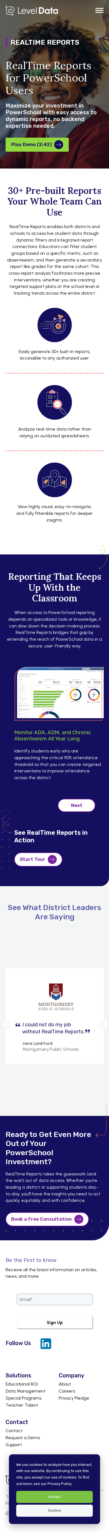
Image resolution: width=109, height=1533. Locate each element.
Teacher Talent (22, 1405)
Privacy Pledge (74, 1398)
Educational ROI (22, 1384)
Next (76, 805)
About (65, 1384)
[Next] (103, 1024)
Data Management (25, 1391)
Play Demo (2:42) (31, 144)
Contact (14, 1431)
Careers (67, 1391)
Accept (54, 1497)
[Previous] (5, 1024)
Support (14, 1444)
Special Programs (23, 1398)
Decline (54, 1510)
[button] (99, 10)
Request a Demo (23, 1438)
